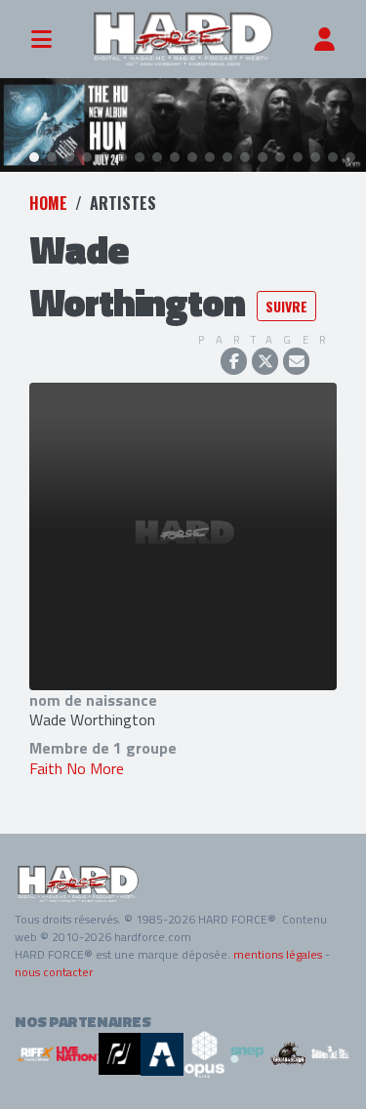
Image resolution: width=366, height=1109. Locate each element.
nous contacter (54, 972)
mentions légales (277, 954)
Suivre (286, 306)
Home (48, 203)
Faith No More (76, 768)
